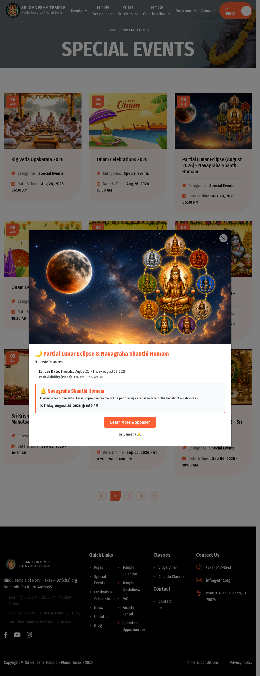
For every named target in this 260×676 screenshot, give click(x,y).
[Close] (223, 238)
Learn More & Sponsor (130, 422)
